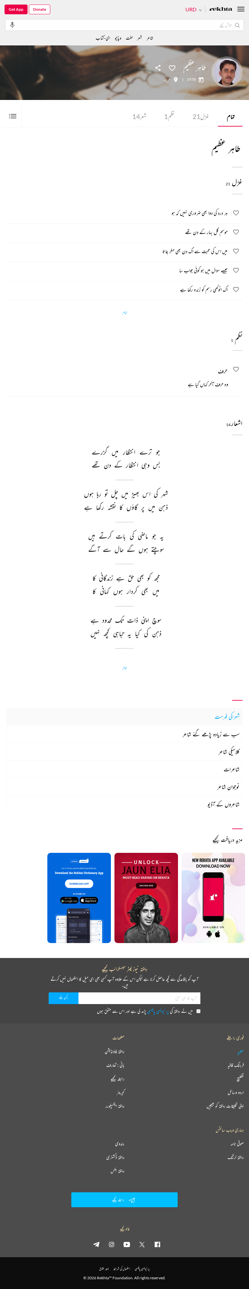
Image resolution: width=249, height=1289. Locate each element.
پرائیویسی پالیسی (158, 1011)
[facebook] (157, 1244)
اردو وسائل (236, 1092)
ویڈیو (118, 38)
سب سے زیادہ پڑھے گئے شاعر (211, 734)
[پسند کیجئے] (172, 67)
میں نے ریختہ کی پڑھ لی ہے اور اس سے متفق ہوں (145, 1011)
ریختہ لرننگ (236, 1157)
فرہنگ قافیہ (236, 1065)
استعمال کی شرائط (121, 1269)
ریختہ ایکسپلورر (114, 1106)
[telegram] (96, 1244)
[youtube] (127, 1244)
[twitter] (142, 1244)
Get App (16, 9)
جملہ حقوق (104, 1269)
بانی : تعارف (115, 1065)
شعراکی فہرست (227, 716)
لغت (129, 38)
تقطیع (240, 1078)
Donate (39, 9)
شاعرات (232, 769)
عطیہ (240, 1051)
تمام (231, 116)
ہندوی (119, 1143)
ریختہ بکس (117, 1170)
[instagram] (111, 1244)
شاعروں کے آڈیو (224, 804)
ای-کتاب (103, 38)
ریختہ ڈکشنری (115, 1157)
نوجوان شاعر (228, 787)
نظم (169, 116)
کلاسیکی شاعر (229, 751)
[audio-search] (12, 24)
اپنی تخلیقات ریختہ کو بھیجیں (225, 1106)
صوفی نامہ (237, 1143)
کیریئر (120, 1092)
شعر (139, 116)
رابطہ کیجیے (117, 1078)
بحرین (167, 79)
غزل (201, 116)
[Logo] (220, 9)
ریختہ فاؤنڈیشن (114, 1051)
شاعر (150, 38)
